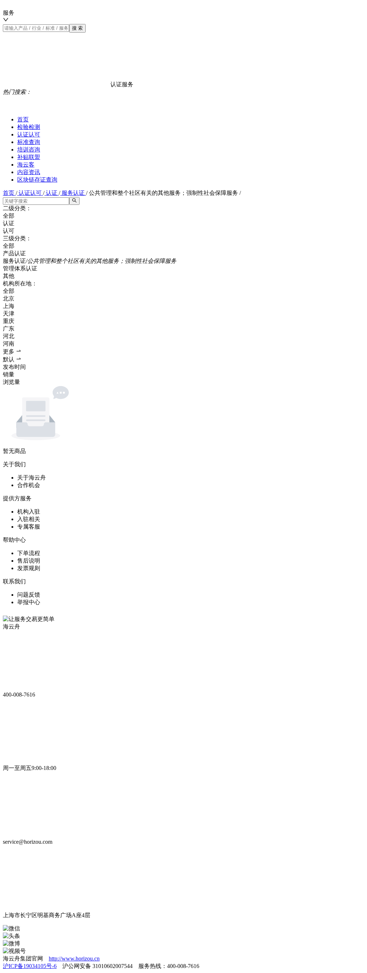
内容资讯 (28, 172)
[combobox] (132, 16)
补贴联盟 (28, 157)
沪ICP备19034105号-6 (30, 966)
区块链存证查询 (37, 180)
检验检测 (28, 127)
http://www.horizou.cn (74, 958)
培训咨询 (28, 149)
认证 (51, 193)
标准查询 (28, 142)
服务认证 (73, 193)
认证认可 (28, 134)
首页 (23, 119)
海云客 (25, 165)
